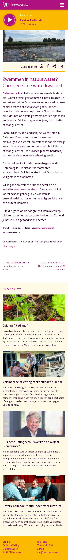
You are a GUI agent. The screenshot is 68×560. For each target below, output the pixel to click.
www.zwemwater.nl (25, 189)
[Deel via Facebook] (48, 67)
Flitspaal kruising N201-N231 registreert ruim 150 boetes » (51, 266)
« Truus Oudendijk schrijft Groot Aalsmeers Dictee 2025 (16, 266)
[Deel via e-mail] (61, 67)
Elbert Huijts (9, 246)
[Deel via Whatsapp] (42, 67)
